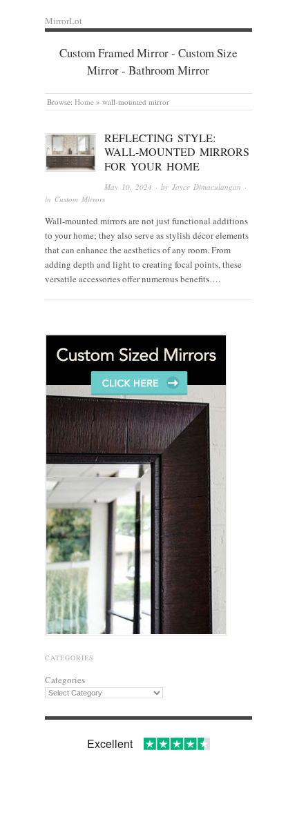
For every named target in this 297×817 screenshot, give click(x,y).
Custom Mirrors (80, 199)
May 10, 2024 (128, 186)
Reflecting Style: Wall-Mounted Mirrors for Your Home (176, 152)
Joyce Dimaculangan (206, 186)
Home (84, 102)
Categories (65, 679)
